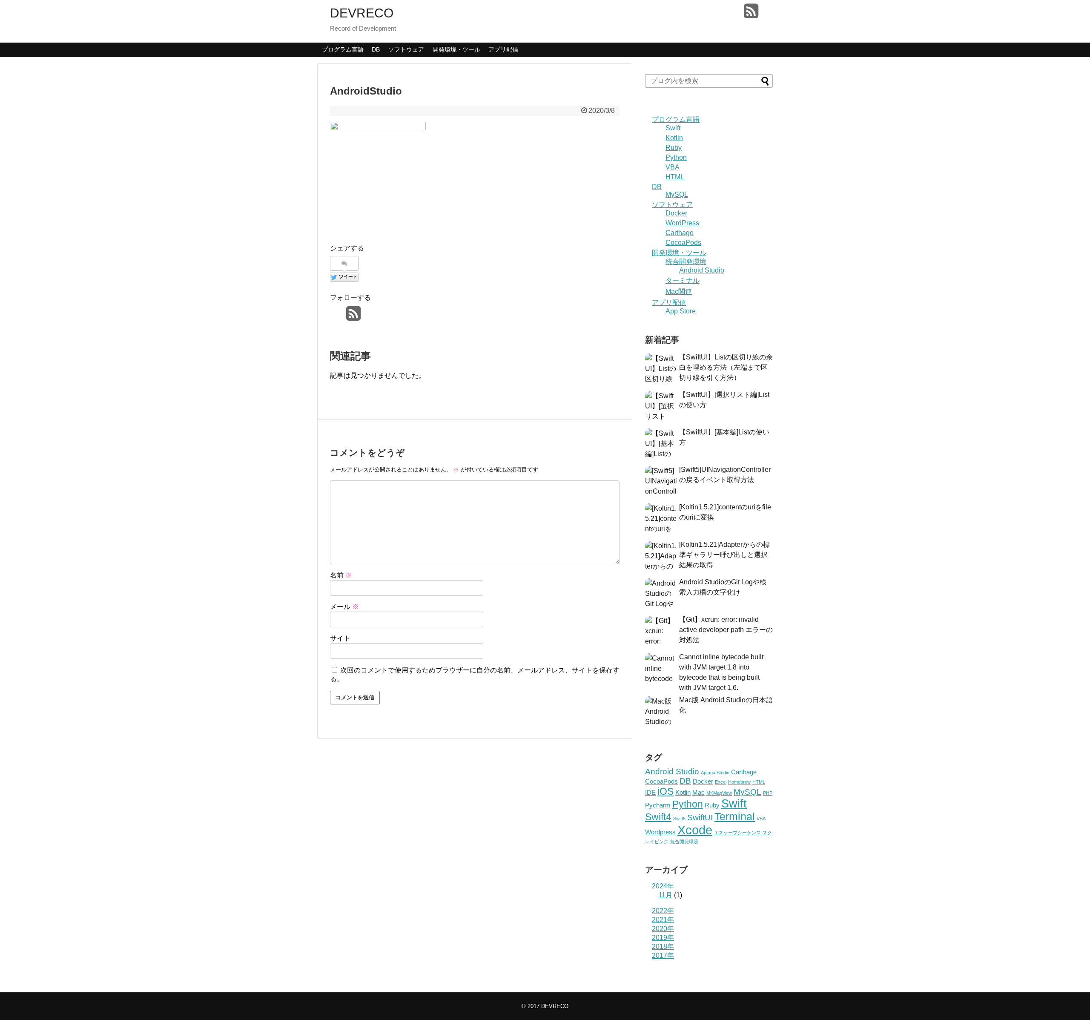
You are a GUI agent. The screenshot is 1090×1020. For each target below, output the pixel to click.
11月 (665, 895)
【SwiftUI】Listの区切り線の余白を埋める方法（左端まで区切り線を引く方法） (726, 367)
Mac (698, 792)
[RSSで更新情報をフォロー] (751, 14)
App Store (680, 311)
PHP (767, 793)
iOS (665, 791)
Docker (676, 213)
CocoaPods (683, 242)
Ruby (673, 147)
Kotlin (674, 137)
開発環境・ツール (456, 49)
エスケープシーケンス (737, 832)
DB (376, 49)
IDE (650, 792)
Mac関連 (678, 291)
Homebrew (739, 781)
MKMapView (719, 793)
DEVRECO (361, 13)
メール (344, 606)
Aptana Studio (715, 772)
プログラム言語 (343, 49)
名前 (341, 575)
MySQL (676, 194)
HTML (674, 177)
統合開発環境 (685, 261)
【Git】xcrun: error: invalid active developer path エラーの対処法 (726, 630)
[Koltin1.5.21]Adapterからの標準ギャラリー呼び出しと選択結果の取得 (724, 555)
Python (676, 157)
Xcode (694, 830)
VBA (672, 167)
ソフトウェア (406, 49)
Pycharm (658, 805)
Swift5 (679, 818)
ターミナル (682, 280)
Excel (720, 781)
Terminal (734, 816)
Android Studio (701, 270)
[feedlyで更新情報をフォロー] (735, 14)
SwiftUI (700, 817)
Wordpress (660, 832)
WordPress (682, 223)
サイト (340, 638)
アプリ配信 (503, 49)
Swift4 (658, 816)
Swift (672, 128)
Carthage (679, 232)
